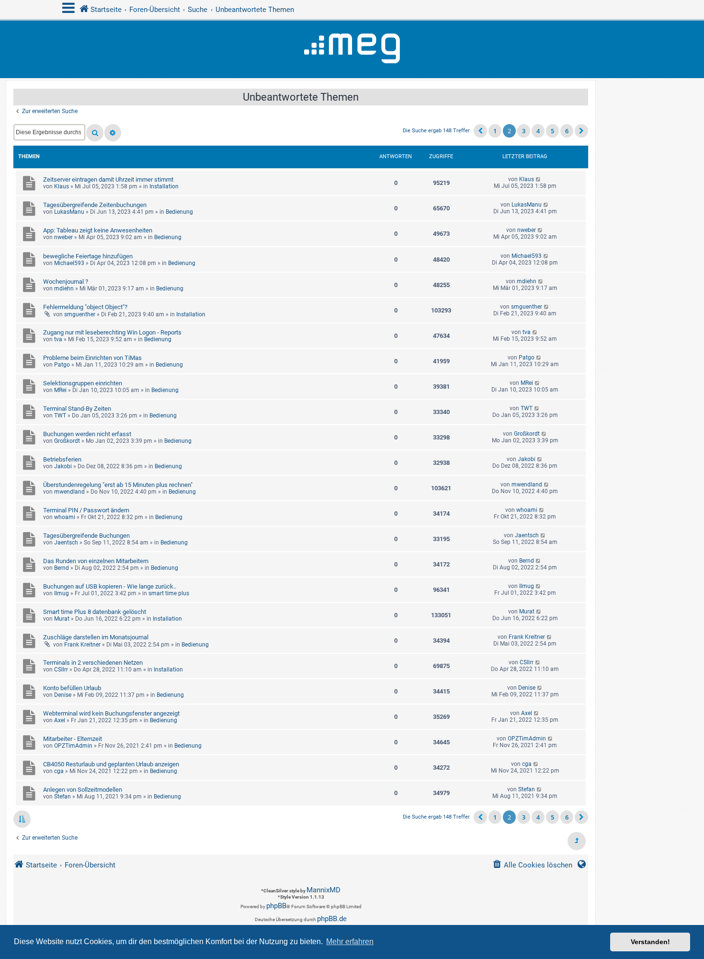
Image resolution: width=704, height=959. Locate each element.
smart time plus (168, 593)
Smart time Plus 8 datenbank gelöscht (94, 611)
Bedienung (179, 211)
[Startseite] (352, 49)
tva (58, 339)
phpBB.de (332, 918)
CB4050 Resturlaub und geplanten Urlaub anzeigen (111, 764)
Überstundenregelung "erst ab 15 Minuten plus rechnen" (118, 484)
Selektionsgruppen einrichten (82, 383)
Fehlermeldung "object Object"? (85, 307)
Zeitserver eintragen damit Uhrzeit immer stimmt (108, 179)
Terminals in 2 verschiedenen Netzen (93, 662)
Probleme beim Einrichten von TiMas (92, 357)
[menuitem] (532, 865)
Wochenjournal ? (65, 281)
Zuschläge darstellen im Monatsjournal (95, 637)
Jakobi (63, 466)
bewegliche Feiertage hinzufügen (88, 256)
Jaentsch (66, 542)
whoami (64, 517)
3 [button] (523, 131)
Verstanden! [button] (650, 942)
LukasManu (69, 211)
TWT (60, 415)
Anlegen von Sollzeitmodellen (82, 789)
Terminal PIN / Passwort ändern (86, 510)
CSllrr (61, 669)
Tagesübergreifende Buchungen (86, 535)
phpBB (276, 905)
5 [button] (552, 131)
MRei (60, 390)
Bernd (61, 568)
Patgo (62, 364)
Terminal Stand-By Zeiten (77, 408)
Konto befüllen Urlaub (72, 688)
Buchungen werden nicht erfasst (87, 434)
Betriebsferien (62, 459)
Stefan (62, 796)
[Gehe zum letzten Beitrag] (538, 179)
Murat (61, 618)
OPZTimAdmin (73, 745)
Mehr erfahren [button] (350, 941)
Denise (62, 695)
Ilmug (61, 593)
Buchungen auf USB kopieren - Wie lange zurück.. (109, 586)
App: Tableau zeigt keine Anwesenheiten (97, 230)
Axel (59, 720)
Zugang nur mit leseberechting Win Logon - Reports (112, 332)
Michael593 (69, 263)
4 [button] (538, 131)
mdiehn (64, 288)
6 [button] (566, 131)
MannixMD (324, 890)
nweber (63, 237)
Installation (164, 186)
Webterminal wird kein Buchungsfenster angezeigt (111, 713)
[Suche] (94, 132)
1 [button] (495, 131)
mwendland (69, 491)
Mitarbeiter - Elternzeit (72, 738)
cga (59, 771)
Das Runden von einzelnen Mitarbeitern (95, 561)
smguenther (79, 314)
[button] (480, 131)
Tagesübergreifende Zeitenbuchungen (95, 204)
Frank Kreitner (82, 644)
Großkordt (67, 441)
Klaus (61, 186)
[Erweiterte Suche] (112, 132)
